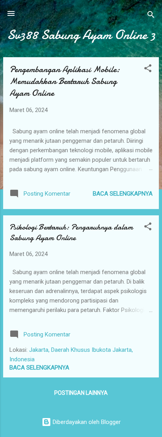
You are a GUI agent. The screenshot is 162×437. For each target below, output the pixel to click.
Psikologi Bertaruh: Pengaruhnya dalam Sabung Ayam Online (71, 232)
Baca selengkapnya (123, 193)
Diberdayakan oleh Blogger (86, 422)
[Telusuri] (151, 16)
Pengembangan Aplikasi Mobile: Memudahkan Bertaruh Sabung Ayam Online (64, 81)
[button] (148, 69)
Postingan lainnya (81, 393)
